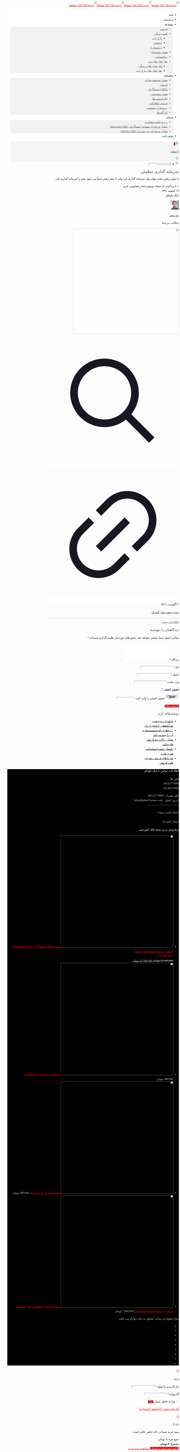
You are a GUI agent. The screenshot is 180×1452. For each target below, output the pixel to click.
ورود (150, 1402)
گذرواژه (173, 1394)
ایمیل (174, 674)
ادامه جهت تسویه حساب (164, 1448)
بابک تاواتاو (174, 216)
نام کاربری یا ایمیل (167, 1386)
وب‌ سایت (173, 681)
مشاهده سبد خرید (138, 1448)
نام (176, 667)
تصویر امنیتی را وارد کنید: (150, 698)
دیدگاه (174, 659)
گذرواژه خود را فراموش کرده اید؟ (159, 1408)
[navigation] (90, 1432)
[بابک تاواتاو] (124, 5)
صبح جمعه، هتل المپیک (165, 612)
